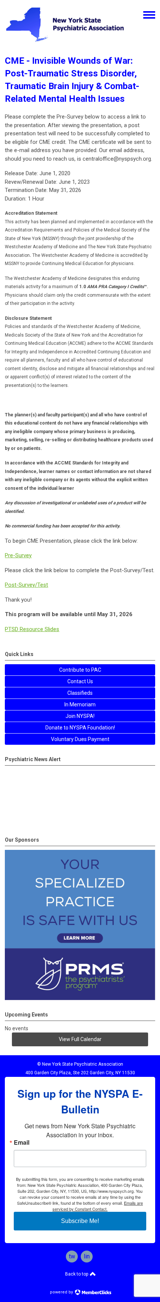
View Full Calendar (80, 1039)
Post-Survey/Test (26, 584)
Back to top (77, 1274)
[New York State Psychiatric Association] (65, 42)
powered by (62, 1292)
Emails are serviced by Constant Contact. (97, 1206)
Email (21, 1142)
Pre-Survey (18, 555)
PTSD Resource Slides (32, 629)
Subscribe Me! (80, 1221)
